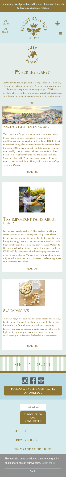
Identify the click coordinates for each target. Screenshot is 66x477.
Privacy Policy (25, 440)
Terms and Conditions (33, 449)
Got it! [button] (33, 471)
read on (32, 171)
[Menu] (60, 32)
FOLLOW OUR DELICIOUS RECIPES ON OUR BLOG (33, 390)
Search (20, 431)
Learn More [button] (48, 463)
